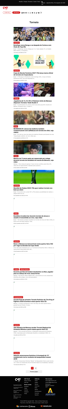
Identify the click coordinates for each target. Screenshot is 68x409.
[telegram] (38, 12)
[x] (28, 12)
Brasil (15, 126)
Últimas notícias (27, 380)
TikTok (25, 393)
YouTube (26, 390)
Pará (38, 1)
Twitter (25, 388)
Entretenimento (18, 297)
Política (36, 382)
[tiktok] (36, 12)
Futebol (16, 269)
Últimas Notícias (25, 269)
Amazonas (37, 386)
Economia (37, 393)
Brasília (21, 1)
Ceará (34, 1)
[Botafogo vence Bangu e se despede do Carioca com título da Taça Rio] (34, 33)
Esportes (16, 42)
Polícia (16, 156)
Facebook (26, 386)
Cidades (16, 98)
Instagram (26, 391)
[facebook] (24, 12)
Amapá (25, 1)
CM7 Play (26, 382)
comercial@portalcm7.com (49, 382)
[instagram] (34, 12)
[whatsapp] (30, 12)
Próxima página (34, 371)
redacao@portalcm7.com (49, 380)
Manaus (36, 384)
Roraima (30, 1)
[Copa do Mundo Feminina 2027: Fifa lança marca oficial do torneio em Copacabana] (34, 61)
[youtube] (32, 12)
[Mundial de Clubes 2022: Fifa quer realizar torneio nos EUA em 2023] (34, 176)
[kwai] (21, 12)
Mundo (36, 389)
